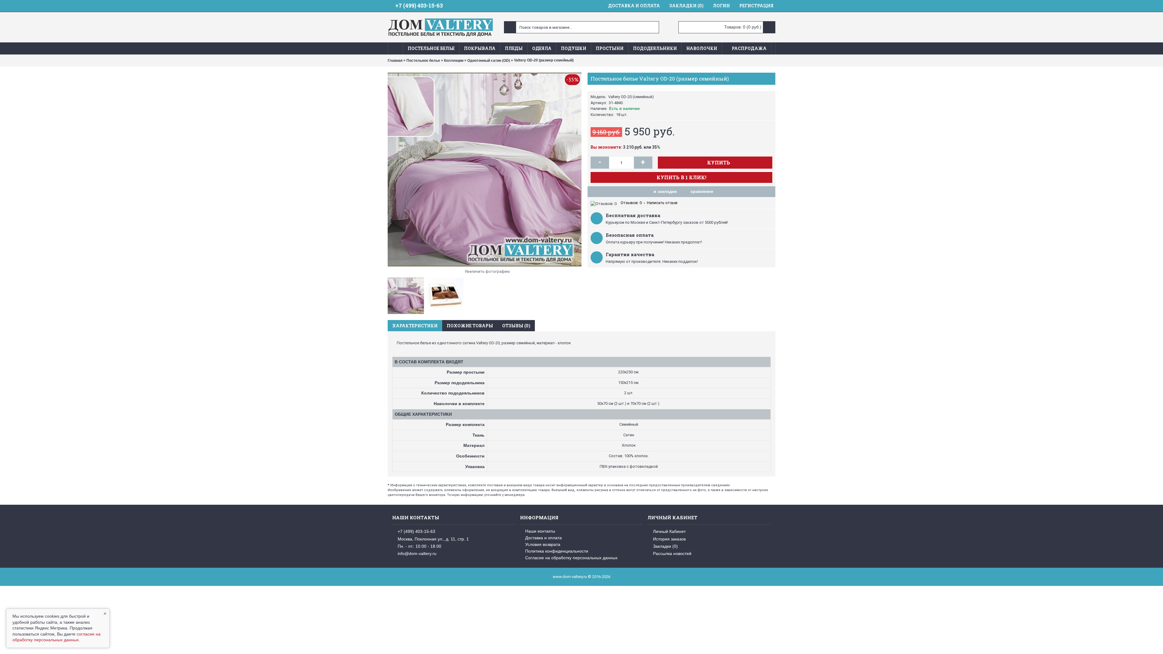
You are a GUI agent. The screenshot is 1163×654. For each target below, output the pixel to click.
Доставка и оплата (543, 537)
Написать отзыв (662, 202)
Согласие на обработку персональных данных (571, 557)
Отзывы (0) (516, 326)
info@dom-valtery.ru (417, 553)
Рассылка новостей (672, 553)
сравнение (702, 191)
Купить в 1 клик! (681, 177)
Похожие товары (470, 326)
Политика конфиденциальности (556, 551)
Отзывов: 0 (631, 202)
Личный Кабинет (669, 531)
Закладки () (665, 546)
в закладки (665, 191)
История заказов (669, 538)
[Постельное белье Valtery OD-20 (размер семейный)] (485, 169)
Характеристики (415, 326)
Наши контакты (540, 531)
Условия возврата (542, 544)
